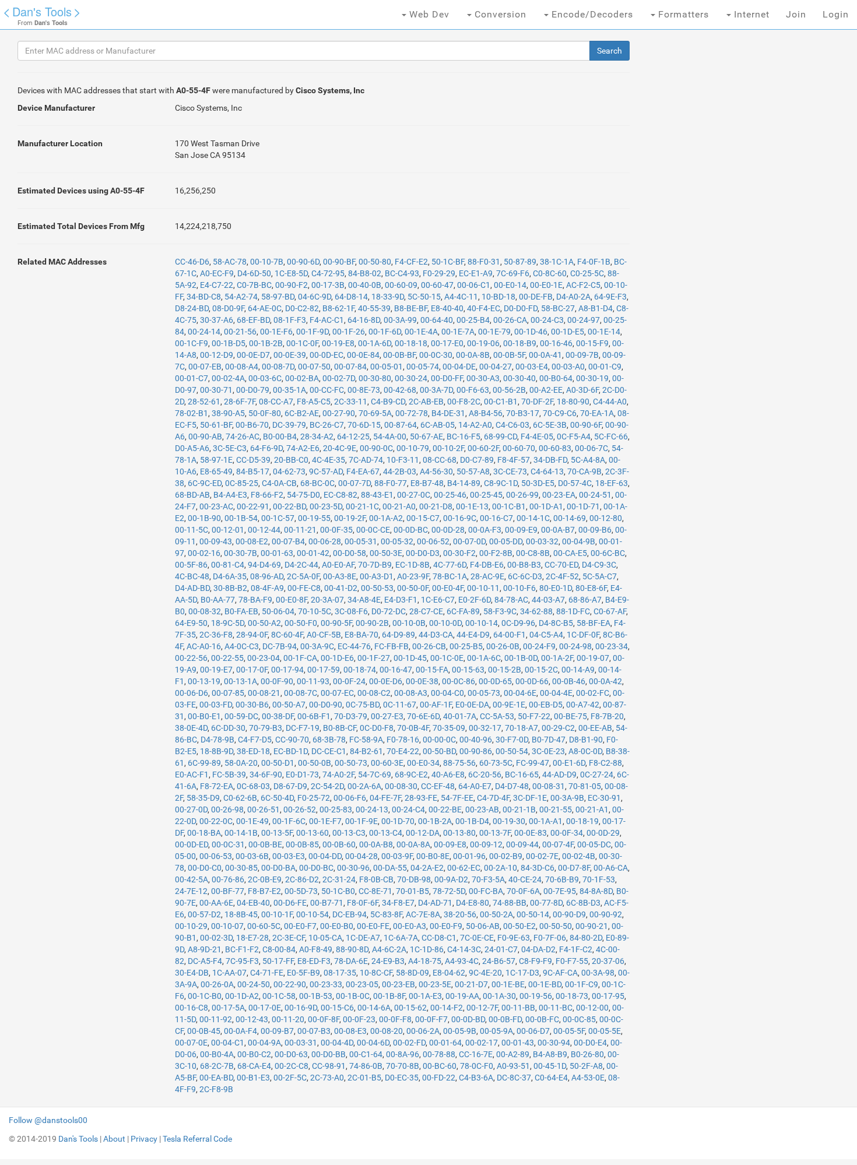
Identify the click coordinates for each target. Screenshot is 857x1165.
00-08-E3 (350, 1031)
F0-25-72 (313, 798)
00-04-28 (361, 856)
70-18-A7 (521, 728)
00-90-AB (205, 436)
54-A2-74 (241, 296)
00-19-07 (593, 658)
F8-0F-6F (362, 902)
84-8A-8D (596, 891)
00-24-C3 (547, 320)
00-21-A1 (592, 809)
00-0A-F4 (240, 1031)
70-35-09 (449, 728)
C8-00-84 (279, 949)
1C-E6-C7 (438, 599)
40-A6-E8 (448, 774)
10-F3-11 (403, 459)
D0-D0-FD (521, 308)
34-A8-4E (364, 599)
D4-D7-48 (512, 786)
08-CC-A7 (276, 401)
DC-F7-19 (302, 728)
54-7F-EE (457, 798)
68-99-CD (500, 436)
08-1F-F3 (289, 320)
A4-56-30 (436, 471)
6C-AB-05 (437, 425)
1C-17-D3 (522, 972)
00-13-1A (240, 681)
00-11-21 (300, 529)
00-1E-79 (494, 331)
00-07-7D (354, 483)
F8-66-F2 (267, 494)
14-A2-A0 (475, 425)
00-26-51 (263, 809)
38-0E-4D (191, 728)
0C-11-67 (399, 704)
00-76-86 (228, 879)
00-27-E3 (387, 716)
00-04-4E (556, 693)
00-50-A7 (288, 704)
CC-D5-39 (253, 459)
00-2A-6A (364, 786)
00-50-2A (496, 914)
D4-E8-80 (472, 902)
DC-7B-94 (279, 646)
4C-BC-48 (192, 576)
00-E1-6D (569, 763)
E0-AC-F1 (192, 774)
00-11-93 (313, 681)
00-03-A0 (568, 366)
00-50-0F (412, 588)
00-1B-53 (315, 996)
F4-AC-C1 (327, 320)
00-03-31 (301, 1042)
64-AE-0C (265, 308)
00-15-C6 (337, 1007)
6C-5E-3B (550, 425)
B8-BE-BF (410, 308)
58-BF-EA (593, 623)
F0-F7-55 (572, 961)
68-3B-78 (329, 739)
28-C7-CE (426, 611)
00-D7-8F (574, 867)
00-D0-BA (278, 867)
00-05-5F (569, 1031)
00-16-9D (301, 1007)
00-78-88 (439, 1054)
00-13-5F (277, 832)
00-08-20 (386, 1031)
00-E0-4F (447, 588)
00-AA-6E (216, 902)
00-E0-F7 (300, 926)
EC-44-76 (354, 646)
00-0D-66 (532, 681)
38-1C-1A (557, 261)
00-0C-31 (228, 844)
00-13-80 (459, 832)
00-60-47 (437, 285)
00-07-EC (337, 693)
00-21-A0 (399, 506)
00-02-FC (592, 693)
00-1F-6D (384, 331)
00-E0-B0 (336, 926)
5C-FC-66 (611, 436)
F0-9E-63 (513, 937)
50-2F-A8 (586, 1066)
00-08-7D (278, 366)
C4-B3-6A (476, 1077)
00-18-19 (582, 821)
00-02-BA (302, 378)
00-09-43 (215, 541)
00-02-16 (204, 553)
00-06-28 (324, 541)
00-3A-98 (597, 972)
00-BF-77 (227, 891)
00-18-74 (359, 669)
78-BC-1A (450, 576)
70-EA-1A (597, 413)
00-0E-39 (289, 355)
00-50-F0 (301, 623)
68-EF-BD (253, 320)
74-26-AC (242, 436)
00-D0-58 (349, 553)
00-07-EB (205, 366)
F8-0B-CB (376, 879)
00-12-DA (423, 832)
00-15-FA (432, 669)
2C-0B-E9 (265, 879)
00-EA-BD (216, 1077)
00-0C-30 (435, 355)
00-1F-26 (348, 331)
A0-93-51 (513, 1066)
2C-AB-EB (426, 401)
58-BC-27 (558, 308)
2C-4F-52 (562, 576)
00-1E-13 (472, 506)
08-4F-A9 (267, 588)
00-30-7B (240, 553)
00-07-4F (558, 844)
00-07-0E (191, 1042)
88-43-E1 (377, 494)
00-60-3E (387, 763)
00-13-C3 (349, 832)
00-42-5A (191, 879)
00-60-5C (263, 926)
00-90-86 (475, 751)
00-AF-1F (436, 704)
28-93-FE (421, 798)
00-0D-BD (468, 1019)
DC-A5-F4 (205, 961)
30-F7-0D (512, 739)
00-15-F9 (592, 343)
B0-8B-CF (339, 728)
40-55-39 (374, 308)
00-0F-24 (349, 681)
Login (836, 14)
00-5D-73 (301, 891)
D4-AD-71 (435, 902)
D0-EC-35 (402, 1077)
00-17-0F (252, 669)
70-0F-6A (523, 891)
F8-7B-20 (607, 716)
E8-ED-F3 (314, 961)
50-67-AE (426, 436)
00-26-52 (299, 809)
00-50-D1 (277, 763)
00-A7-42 (582, 704)
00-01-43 (517, 1042)
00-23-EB (398, 984)
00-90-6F (586, 425)
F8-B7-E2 (264, 891)
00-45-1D (549, 1066)
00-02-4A (228, 378)
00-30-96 (353, 867)
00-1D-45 (410, 658)
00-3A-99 (400, 320)
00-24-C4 (408, 809)
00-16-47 (396, 669)
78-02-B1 (191, 413)
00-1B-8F (389, 996)
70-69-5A (375, 413)
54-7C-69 (374, 774)
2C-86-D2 (302, 879)
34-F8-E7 (398, 902)
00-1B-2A (435, 821)
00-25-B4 (473, 320)
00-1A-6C (484, 658)
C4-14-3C (464, 949)
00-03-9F (397, 856)
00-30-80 (375, 378)
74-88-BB (509, 902)
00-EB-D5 (546, 704)
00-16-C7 (496, 518)
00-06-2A (423, 1031)
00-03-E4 (531, 366)
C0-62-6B (240, 798)
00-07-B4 (288, 541)
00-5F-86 (191, 564)
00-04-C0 (447, 693)
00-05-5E (604, 1031)
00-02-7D (338, 378)
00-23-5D (326, 506)
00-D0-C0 (205, 867)
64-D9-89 (398, 634)
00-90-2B (372, 623)
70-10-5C (314, 611)
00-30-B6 (252, 704)
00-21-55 (555, 809)
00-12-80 (605, 518)
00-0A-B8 (376, 844)
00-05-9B (459, 1031)
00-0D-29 (603, 832)
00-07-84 (350, 366)
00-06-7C (591, 448)
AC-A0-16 (204, 646)
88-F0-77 (390, 483)
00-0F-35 (336, 529)
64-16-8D (363, 320)
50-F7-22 (534, 716)
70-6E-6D (423, 716)
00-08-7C (300, 693)
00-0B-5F (509, 355)
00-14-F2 (446, 1007)
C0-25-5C (587, 273)
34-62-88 (536, 611)
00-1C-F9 (191, 343)
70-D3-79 (350, 716)
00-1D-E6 (337, 658)
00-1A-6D (374, 343)
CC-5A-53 (497, 716)
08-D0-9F (228, 308)
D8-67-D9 (290, 786)
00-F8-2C (463, 401)
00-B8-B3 (524, 564)
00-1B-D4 (472, 821)
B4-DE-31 (448, 413)
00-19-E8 (338, 343)
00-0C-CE (373, 529)
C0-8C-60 (550, 273)
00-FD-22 (438, 1077)
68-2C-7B (217, 1066)
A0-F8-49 (315, 949)
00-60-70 (519, 448)
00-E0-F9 (446, 926)
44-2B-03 (399, 471)
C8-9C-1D (501, 483)
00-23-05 (362, 984)
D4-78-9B (217, 739)
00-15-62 (410, 1007)
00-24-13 (372, 809)
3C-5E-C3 (230, 448)
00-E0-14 (510, 285)
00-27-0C (413, 494)
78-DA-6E (351, 961)
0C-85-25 (241, 483)
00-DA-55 (390, 867)
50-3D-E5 (537, 483)
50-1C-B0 (338, 891)
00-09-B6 (595, 529)
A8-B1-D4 (595, 308)
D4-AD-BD (192, 588)
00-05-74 (422, 366)
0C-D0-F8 (377, 728)
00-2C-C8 (291, 1066)
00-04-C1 (227, 1042)
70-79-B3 (265, 728)
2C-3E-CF (288, 937)
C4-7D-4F (493, 798)
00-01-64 (445, 1042)
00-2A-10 (500, 867)
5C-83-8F (386, 914)
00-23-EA (558, 494)
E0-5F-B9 (303, 972)
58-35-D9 (203, 798)
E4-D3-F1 (400, 599)
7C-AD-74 (366, 459)
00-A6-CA (610, 867)
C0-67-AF (609, 611)
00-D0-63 (291, 1054)
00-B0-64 (555, 378)
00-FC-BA (486, 891)
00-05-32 (397, 541)
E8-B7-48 (427, 483)
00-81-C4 (227, 564)
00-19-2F (350, 518)
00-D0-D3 (423, 553)
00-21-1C (362, 506)
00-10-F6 (519, 588)
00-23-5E (435, 984)
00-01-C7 (191, 378)
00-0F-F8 (395, 1019)
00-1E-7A (458, 331)
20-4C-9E (339, 448)
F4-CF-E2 (411, 261)
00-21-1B (519, 809)
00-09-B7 (277, 1031)
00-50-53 (377, 588)
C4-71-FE (266, 972)
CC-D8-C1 (439, 937)
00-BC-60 (439, 1066)
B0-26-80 (587, 1054)
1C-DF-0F (583, 634)
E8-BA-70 (361, 634)
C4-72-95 (328, 273)
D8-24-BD (192, 308)
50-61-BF (216, 425)
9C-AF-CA (560, 972)
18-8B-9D (216, 751)
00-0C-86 (458, 681)
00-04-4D (337, 1042)
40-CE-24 (525, 879)
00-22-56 (191, 658)
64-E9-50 (191, 623)
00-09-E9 (521, 529)
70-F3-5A (488, 879)
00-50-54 (512, 751)
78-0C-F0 (476, 1066)
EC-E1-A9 (476, 273)
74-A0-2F (338, 774)
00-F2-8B (495, 553)
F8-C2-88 (605, 763)
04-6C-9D (314, 296)
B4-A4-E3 (230, 494)
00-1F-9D (312, 331)
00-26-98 (227, 809)
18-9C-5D (227, 623)
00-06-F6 (349, 798)
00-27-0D (191, 809)
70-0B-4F (413, 728)
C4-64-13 (547, 471)
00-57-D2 (204, 914)
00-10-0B (409, 623)
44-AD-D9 (559, 774)
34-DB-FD (550, 459)
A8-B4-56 (486, 413)
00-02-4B (578, 856)
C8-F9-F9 (535, 961)
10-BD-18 (498, 296)
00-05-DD (505, 541)
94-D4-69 (264, 564)
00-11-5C (191, 529)
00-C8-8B (533, 553)
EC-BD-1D (290, 751)
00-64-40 (436, 320)
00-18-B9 (519, 343)
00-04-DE (459, 366)
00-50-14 (533, 914)
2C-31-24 (339, 879)
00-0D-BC (411, 529)
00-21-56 (240, 331)
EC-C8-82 (340, 494)
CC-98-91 (329, 1066)
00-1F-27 (373, 658)
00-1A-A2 (386, 518)
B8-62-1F (338, 308)
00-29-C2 (558, 728)
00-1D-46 (530, 331)
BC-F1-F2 (242, 949)
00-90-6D (303, 261)
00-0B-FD (505, 1019)
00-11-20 (288, 1019)
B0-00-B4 (280, 436)
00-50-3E (386, 553)
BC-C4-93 (402, 273)
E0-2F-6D (474, 599)
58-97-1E (216, 459)
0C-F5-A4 (574, 436)
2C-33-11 (350, 401)
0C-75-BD (363, 704)
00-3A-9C (317, 646)
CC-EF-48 (438, 786)
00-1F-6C (288, 821)
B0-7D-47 (549, 739)
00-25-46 (450, 494)
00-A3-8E (339, 576)
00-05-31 (361, 541)
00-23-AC (216, 506)
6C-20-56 (484, 774)
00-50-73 (351, 763)
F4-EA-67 (363, 471)
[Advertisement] (734, 221)
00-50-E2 (519, 926)
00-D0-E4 (590, 1042)
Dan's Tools (42, 11)
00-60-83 (555, 448)
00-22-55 (227, 658)
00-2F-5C (290, 1077)
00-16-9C (459, 518)
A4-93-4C (462, 961)
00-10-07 (227, 926)
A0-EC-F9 (217, 273)
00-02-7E (542, 856)
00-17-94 (287, 669)
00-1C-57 (277, 518)
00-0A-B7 (558, 529)
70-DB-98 (414, 879)
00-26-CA (510, 320)
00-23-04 (263, 658)
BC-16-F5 (463, 436)
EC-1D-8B (412, 564)
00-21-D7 (471, 984)
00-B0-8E (432, 856)
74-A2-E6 (302, 448)
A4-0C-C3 (241, 646)
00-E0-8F (291, 599)
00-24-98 (575, 646)
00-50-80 (375, 261)
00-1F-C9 (581, 984)
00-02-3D (216, 937)
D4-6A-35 (230, 576)
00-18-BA (204, 832)
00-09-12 (486, 844)
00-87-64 (400, 425)
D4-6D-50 (254, 273)
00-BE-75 (570, 716)
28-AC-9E (487, 576)
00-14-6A (374, 1007)
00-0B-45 (203, 1031)
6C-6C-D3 (525, 576)
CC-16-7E (476, 1054)
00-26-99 (522, 494)
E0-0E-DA (472, 704)
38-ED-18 (253, 751)
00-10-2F (448, 448)
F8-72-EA (216, 786)
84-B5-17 (252, 471)
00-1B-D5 (228, 343)
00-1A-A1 (546, 821)
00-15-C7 (423, 518)
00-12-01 (228, 529)
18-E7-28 (252, 937)
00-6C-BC (608, 553)
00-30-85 (241, 867)
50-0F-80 (264, 413)
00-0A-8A (413, 844)
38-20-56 (460, 914)
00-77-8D (546, 902)
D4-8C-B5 (556, 623)
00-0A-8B (473, 355)
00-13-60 (312, 832)
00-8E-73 (363, 390)
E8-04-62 (449, 972)
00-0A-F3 (484, 529)
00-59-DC (241, 716)
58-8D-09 (412, 972)
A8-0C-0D (585, 751)
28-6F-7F (239, 401)
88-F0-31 (484, 261)
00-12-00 (592, 1007)
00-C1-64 (365, 1054)
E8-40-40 (447, 308)
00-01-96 (469, 856)
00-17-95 (608, 996)
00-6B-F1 (314, 716)
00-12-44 (264, 529)
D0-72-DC (388, 611)
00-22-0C (216, 821)
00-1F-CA (300, 658)
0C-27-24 (596, 774)
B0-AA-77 (218, 599)
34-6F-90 (266, 774)
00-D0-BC (316, 867)
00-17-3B (328, 285)
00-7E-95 (559, 891)
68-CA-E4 (254, 1066)
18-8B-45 (241, 914)
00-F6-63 (472, 390)
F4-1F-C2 (575, 949)
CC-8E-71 (375, 891)
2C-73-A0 (327, 1077)
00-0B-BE (265, 844)
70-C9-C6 (560, 413)
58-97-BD (277, 296)
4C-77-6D (449, 564)
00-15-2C (541, 669)
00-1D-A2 (242, 996)
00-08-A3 (410, 693)
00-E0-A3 (409, 926)
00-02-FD (409, 1042)
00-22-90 (289, 984)
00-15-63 (468, 669)
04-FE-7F (385, 798)
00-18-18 (411, 343)
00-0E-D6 (385, 681)
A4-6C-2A (389, 949)
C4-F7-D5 (255, 739)
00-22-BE (445, 809)
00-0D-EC (326, 355)
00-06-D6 (191, 693)
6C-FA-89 (463, 611)
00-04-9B (578, 541)
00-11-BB (518, 1007)
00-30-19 (592, 378)
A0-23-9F (413, 576)
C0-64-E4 (551, 1077)
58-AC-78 (230, 261)
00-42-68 (400, 390)
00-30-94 (554, 1042)
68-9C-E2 (411, 774)
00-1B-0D (521, 658)
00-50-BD (439, 751)
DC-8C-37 (514, 1077)
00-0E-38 (422, 681)
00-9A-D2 (451, 879)
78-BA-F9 (255, 599)
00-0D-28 (448, 529)
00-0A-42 (605, 681)
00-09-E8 (450, 844)
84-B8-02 (364, 273)
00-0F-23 (359, 1019)
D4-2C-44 (301, 564)
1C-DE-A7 (363, 937)
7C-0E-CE (477, 937)
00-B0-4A (217, 1054)
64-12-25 (353, 436)
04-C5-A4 (546, 634)
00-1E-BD (544, 984)
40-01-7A (459, 716)
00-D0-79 (252, 390)
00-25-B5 (466, 646)
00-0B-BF (399, 355)
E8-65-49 (216, 471)
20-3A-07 (327, 599)
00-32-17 (485, 728)
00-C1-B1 (501, 401)
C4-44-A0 (610, 401)
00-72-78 (411, 413)
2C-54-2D (327, 786)
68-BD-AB (192, 494)
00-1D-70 (398, 821)
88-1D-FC (573, 611)
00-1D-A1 (546, 506)
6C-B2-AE (302, 413)
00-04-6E (520, 693)
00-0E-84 (363, 355)
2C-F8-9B (216, 1089)
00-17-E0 (447, 343)
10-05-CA (325, 937)
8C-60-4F (287, 634)
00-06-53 (215, 856)
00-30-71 (216, 390)
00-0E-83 (530, 832)
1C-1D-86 (427, 949)
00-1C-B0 (205, 996)
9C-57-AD (326, 471)
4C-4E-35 (328, 459)
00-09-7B (582, 355)
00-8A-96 (402, 1054)
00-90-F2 (291, 285)
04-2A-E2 (427, 867)
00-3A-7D (436, 390)
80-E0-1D (555, 588)
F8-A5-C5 (314, 401)
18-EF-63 (611, 483)
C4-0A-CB (279, 483)
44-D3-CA (436, 634)
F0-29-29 (439, 273)
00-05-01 (386, 366)
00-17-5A (228, 1007)
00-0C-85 (579, 1019)
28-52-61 (204, 401)
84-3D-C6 (537, 867)
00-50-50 (555, 926)
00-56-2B (509, 390)
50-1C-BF (447, 261)
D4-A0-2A (573, 296)
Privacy (144, 1138)
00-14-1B (241, 832)
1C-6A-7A (401, 937)
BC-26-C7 (327, 425)
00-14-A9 (578, 669)
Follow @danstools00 (48, 1120)
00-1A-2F (557, 658)
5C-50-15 (424, 296)
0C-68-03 (253, 786)
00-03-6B (252, 856)
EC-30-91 (604, 798)
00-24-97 (583, 320)
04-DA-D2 (538, 949)
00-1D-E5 (567, 331)
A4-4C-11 (461, 296)
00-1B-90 (204, 518)
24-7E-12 (191, 891)
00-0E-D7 (253, 355)
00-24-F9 (539, 646)
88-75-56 (459, 763)
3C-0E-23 (548, 751)
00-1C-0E (446, 658)
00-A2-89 (512, 1054)
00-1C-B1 (509, 506)
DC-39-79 (289, 425)
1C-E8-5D (291, 273)
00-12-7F (482, 1007)
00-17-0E (264, 1007)
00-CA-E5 (570, 553)
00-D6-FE (290, 902)
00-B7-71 (326, 902)
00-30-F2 (459, 553)
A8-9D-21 (205, 949)
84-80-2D (586, 937)
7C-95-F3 (242, 961)
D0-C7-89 (477, 459)
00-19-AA (462, 996)
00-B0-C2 (254, 1054)
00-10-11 (483, 588)
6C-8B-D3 (583, 902)
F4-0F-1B (593, 261)
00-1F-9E (361, 821)
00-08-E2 (252, 541)
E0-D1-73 (302, 774)
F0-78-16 (403, 739)
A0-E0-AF (338, 564)
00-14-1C (533, 518)
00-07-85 (228, 693)
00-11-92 (215, 1019)
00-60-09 (401, 285)
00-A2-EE (546, 390)
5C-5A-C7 (599, 576)
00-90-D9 (569, 914)
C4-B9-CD (388, 401)
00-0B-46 (568, 681)
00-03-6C (265, 378)
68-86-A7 (585, 599)
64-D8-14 (351, 296)
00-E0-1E (546, 285)
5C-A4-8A (588, 459)
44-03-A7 (548, 599)
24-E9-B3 (388, 961)
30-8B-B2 (230, 588)
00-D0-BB (328, 1054)
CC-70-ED (561, 564)
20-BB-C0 (291, 459)
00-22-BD (289, 506)
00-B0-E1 (204, 716)
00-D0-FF (447, 378)
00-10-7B (266, 261)
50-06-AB (483, 926)
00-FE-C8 (304, 588)
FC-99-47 (532, 763)
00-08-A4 (241, 366)
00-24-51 (595, 494)
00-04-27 (495, 366)
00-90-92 (605, 914)
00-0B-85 (302, 844)
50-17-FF (278, 961)
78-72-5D (449, 891)
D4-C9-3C (599, 564)
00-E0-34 (423, 763)
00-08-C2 (374, 693)
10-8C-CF (376, 972)
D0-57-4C (575, 483)
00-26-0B (502, 646)
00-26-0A (217, 984)
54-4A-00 (389, 436)
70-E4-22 (403, 751)
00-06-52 (433, 541)
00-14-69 (569, 518)
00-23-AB (482, 809)
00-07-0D (469, 541)
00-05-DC (594, 844)
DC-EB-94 (349, 914)
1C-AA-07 (229, 972)
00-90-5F (336, 623)
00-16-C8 (191, 1007)
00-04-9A (264, 1042)
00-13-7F (495, 832)
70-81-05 (584, 786)
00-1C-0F (302, 343)
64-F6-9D (266, 448)
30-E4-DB (192, 972)
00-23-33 (326, 984)
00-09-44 (522, 844)
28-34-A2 (316, 436)
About (114, 1138)
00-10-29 (191, 926)
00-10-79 (412, 448)
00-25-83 (335, 809)
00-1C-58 (279, 996)
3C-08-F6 (351, 611)
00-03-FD (215, 704)
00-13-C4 (385, 832)
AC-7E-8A (423, 914)
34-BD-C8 (204, 296)
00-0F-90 (277, 681)
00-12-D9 (216, 355)
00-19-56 (535, 996)
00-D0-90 (325, 704)
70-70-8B (402, 1066)
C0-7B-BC (254, 285)
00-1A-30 (499, 996)
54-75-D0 (303, 494)
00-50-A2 (264, 623)
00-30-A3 (483, 378)
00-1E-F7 (325, 821)
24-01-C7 (501, 949)
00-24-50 (253, 984)
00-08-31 (548, 786)
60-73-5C (495, 763)
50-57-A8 (473, 471)
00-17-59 (323, 669)
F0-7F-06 (549, 937)
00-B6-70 (252, 425)
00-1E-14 (604, 331)
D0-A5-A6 (192, 448)
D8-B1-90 (586, 739)
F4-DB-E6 (487, 564)
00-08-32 (204, 611)
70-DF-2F (537, 401)
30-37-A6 (216, 320)
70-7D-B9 (375, 564)
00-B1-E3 (253, 1077)
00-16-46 (556, 343)
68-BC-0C (317, 483)
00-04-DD (325, 856)
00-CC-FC (327, 390)
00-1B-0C (353, 996)
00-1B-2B (266, 343)
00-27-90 (338, 413)
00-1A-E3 (425, 996)
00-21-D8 (435, 506)
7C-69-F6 (512, 273)
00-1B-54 (241, 518)
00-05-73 (484, 693)
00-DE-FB (536, 296)
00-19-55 (314, 518)
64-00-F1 (509, 634)
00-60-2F (483, 448)
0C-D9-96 (518, 623)
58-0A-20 (241, 763)
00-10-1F (277, 914)
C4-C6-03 (512, 425)
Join (796, 14)
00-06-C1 (473, 285)
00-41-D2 (340, 588)
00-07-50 (314, 366)
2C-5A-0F (303, 576)
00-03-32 (542, 541)
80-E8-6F (591, 588)
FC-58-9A (366, 739)
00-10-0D (445, 623)
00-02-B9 (505, 856)
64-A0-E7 (474, 786)
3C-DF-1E (530, 798)
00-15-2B (504, 669)
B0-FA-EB (241, 611)
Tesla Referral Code (197, 1138)
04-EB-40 (253, 902)
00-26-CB (429, 646)
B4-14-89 (463, 483)
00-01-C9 (604, 366)
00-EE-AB (595, 728)
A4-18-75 (424, 961)
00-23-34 (611, 646)
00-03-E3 (288, 856)
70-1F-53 (598, 879)
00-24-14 (204, 331)
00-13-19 (204, 681)
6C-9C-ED (205, 483)
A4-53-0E (588, 1077)
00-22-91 (253, 506)
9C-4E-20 (485, 972)
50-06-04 (278, 611)
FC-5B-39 (229, 774)
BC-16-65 (522, 774)
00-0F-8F (323, 1019)
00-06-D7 (533, 1031)
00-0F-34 (566, 832)
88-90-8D (352, 949)
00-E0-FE (373, 926)
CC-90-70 (292, 739)
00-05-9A (496, 1031)
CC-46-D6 (192, 261)
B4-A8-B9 (550, 1054)
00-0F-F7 (431, 1019)
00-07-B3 (314, 1031)
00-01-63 (277, 553)
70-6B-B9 (562, 879)
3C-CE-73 (510, 471)
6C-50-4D (277, 798)
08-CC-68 (439, 459)
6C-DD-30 (228, 728)
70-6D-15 (364, 425)
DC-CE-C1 (328, 751)
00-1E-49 (252, 821)
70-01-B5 (412, 891)
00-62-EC (463, 867)
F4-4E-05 (537, 436)
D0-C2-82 (302, 308)
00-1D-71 (583, 506)
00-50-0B (314, 763)
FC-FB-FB (391, 646)
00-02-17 (481, 1042)
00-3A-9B (567, 798)
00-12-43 (252, 1019)
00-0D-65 (495, 681)
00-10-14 (481, 623)
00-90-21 (591, 926)
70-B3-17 (522, 413)
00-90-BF (339, 261)
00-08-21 (264, 693)
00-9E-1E (509, 704)
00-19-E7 (216, 669)
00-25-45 (486, 494)
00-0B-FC (542, 1019)
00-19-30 (509, 821)
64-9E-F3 (610, 296)
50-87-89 (520, 261)
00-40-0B (364, 285)
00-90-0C (376, 448)
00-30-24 (411, 378)
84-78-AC (511, 599)
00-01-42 (313, 553)
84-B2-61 (366, 751)
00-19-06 (483, 343)
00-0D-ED (191, 844)
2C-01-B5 (364, 1077)
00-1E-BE (508, 984)
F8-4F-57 (513, 459)
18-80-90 (573, 401)
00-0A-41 (545, 355)
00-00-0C (439, 739)
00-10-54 (312, 914)
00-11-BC (555, 1007)
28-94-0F (252, 634)
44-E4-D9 (473, 634)
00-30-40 (519, 378)
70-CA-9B (584, 471)
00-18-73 (572, 996)
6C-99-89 (204, 763)
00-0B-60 (339, 844)
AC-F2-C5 (583, 285)
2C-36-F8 (216, 634)
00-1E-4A (421, 331)
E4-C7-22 (216, 285)
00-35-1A (289, 390)
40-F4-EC (483, 308)
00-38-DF (278, 716)
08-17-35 (340, 972)
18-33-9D (387, 296)
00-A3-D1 (377, 576)
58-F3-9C (500, 611)
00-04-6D (373, 1042)
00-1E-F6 (276, 331)
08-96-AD (266, 576)
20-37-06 (608, 961)
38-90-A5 (228, 413)
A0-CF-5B (324, 634)
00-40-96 (475, 739)
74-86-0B (365, 1066)
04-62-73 (289, 471)
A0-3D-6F (582, 390)
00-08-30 (401, 786)
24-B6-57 (498, 961)
